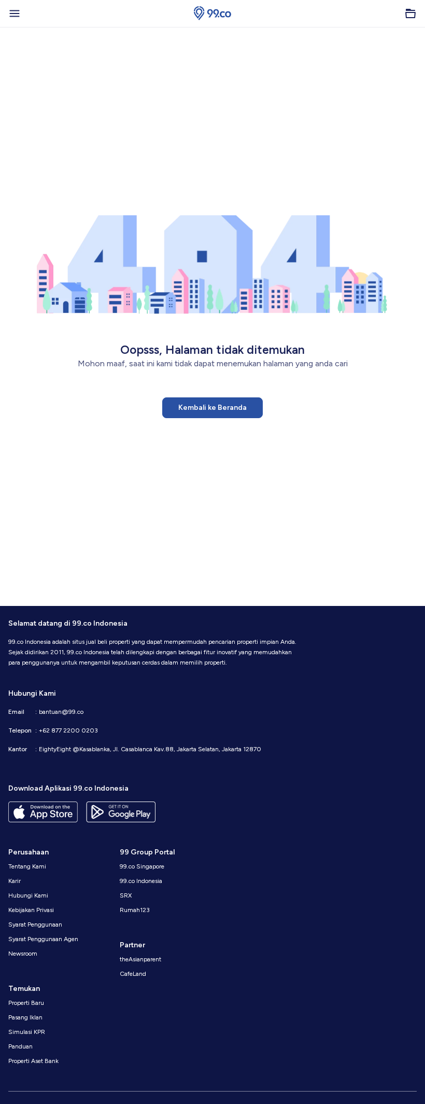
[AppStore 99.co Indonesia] (43, 812)
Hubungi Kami (28, 895)
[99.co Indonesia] (212, 13)
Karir (14, 881)
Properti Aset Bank (33, 1061)
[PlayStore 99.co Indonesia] (120, 812)
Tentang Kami (27, 866)
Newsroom (22, 953)
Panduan (20, 1046)
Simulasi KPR (26, 1032)
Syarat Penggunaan (35, 924)
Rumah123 (135, 910)
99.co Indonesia (141, 881)
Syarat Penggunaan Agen (43, 939)
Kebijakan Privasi (31, 910)
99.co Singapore (142, 866)
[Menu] (14, 13)
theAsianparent (140, 959)
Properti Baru (26, 1002)
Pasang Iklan (25, 1017)
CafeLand (133, 973)
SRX (126, 895)
